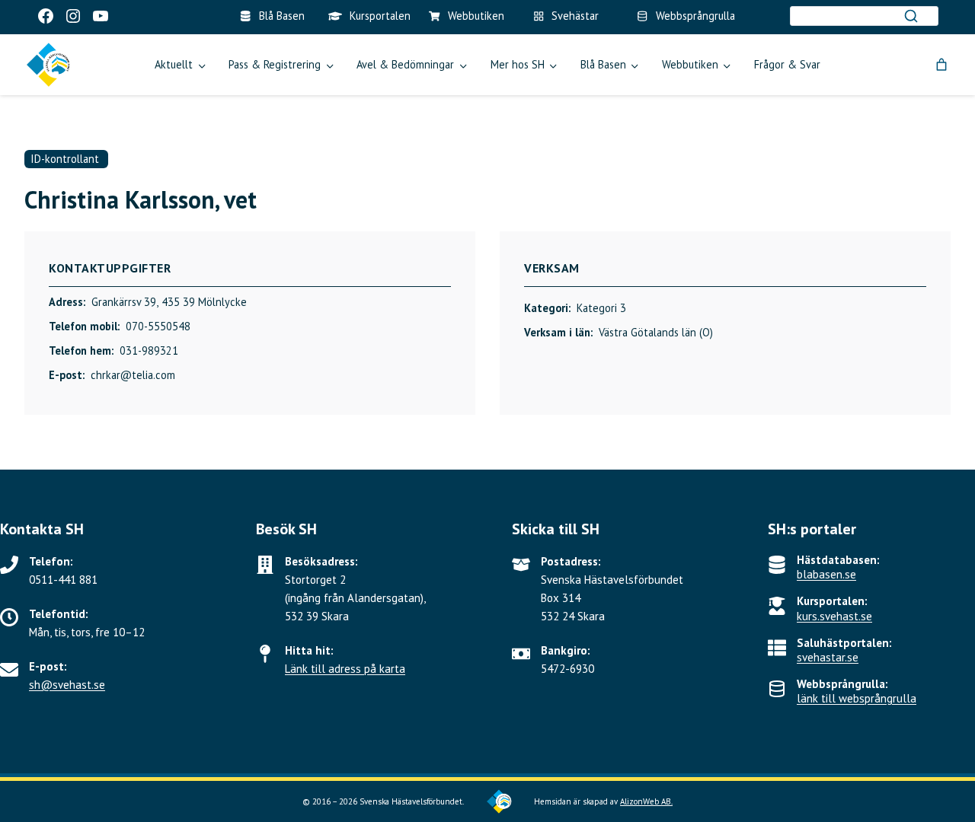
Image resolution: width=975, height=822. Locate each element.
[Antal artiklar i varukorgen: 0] (941, 64)
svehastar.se (827, 657)
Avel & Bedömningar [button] (405, 64)
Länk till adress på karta (345, 668)
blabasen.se (826, 574)
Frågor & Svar (787, 64)
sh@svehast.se (67, 684)
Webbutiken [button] (690, 64)
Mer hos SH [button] (518, 64)
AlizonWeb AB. (646, 801)
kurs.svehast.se (834, 616)
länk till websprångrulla (856, 698)
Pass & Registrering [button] (275, 64)
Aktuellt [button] (174, 64)
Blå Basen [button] (603, 64)
